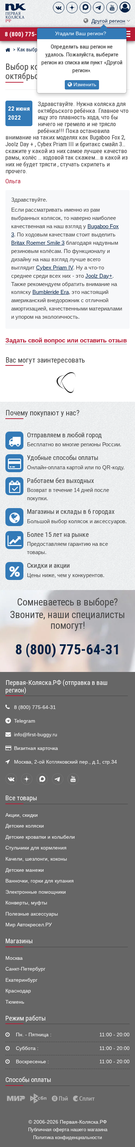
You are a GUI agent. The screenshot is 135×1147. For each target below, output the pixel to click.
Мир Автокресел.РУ (28, 924)
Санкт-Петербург (25, 969)
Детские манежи (24, 870)
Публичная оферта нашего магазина (67, 1129)
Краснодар (18, 991)
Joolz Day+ (98, 276)
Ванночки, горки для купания (39, 881)
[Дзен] (72, 7)
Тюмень (14, 1002)
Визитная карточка (36, 748)
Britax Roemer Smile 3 (37, 243)
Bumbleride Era (50, 292)
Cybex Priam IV (54, 267)
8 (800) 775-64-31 (28, 34)
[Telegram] (98, 7)
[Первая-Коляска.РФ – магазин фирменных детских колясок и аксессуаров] (7, 50)
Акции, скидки (21, 815)
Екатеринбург (21, 980)
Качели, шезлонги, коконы (36, 859)
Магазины (19, 941)
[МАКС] (85, 7)
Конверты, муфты (26, 903)
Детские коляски (24, 826)
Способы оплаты (28, 1080)
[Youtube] (112, 7)
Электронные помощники (35, 892)
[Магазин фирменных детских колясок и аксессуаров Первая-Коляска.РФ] (15, 12)
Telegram (24, 721)
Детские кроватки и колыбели (40, 837)
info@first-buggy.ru (35, 734)
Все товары (21, 798)
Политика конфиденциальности (67, 1137)
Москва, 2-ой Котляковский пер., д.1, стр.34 (65, 762)
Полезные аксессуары (31, 914)
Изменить (84, 84)
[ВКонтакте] (58, 7)
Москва (14, 958)
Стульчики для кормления (36, 848)
